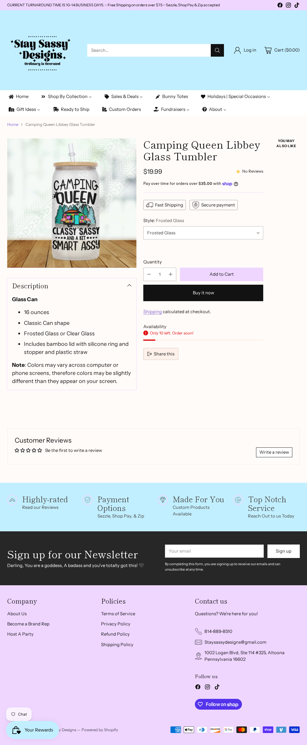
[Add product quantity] (170, 274)
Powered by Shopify (100, 729)
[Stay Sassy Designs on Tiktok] (297, 6)
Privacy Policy (115, 624)
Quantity (152, 262)
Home (12, 124)
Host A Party (20, 634)
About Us (17, 613)
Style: (163, 220)
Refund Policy (115, 634)
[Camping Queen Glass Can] (71, 203)
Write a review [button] (274, 452)
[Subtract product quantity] (149, 274)
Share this (164, 354)
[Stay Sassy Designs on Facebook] (280, 6)
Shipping (152, 311)
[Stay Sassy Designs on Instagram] (288, 6)
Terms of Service (118, 613)
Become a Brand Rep (28, 624)
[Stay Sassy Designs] (42, 50)
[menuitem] (18, 96)
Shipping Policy (117, 644)
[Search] (217, 50)
